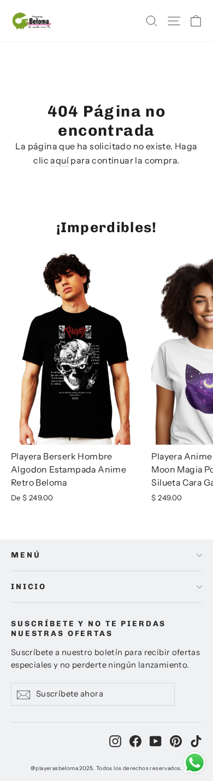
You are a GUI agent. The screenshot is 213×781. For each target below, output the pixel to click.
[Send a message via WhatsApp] (195, 763)
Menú (25, 555)
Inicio (28, 586)
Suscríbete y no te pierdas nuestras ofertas (88, 628)
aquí (59, 160)
